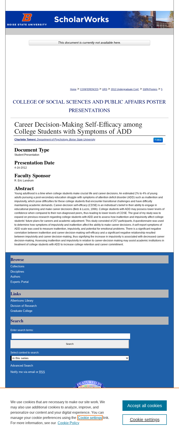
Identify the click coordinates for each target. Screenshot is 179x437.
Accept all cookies (144, 405)
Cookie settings (90, 418)
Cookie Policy (68, 423)
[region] (89, 412)
